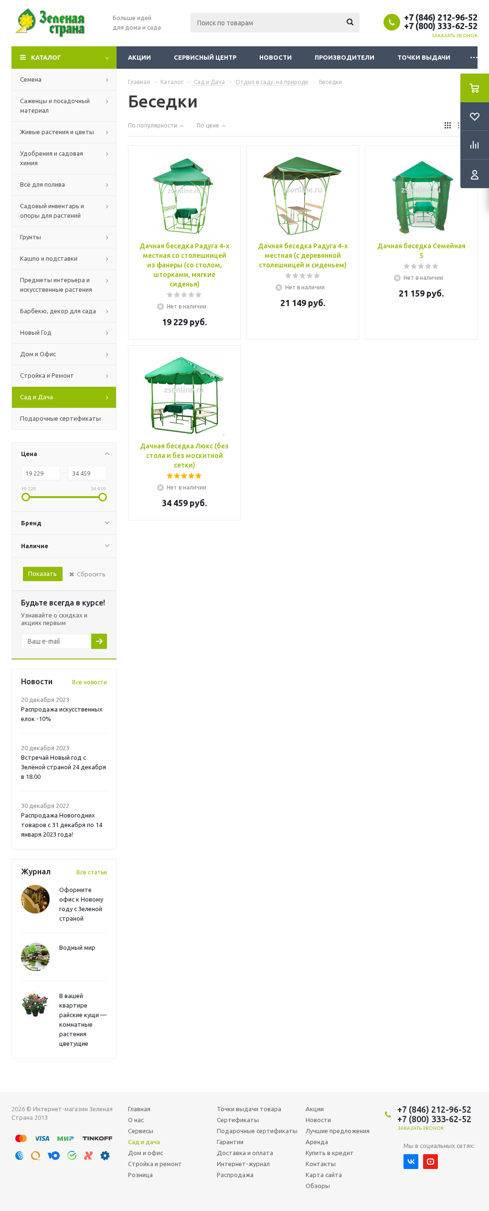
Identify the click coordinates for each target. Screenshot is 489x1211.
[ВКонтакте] (411, 1161)
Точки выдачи (423, 57)
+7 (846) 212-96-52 (441, 17)
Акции (139, 57)
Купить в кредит (330, 1152)
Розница (140, 1174)
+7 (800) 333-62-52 (441, 25)
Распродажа (235, 1174)
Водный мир (77, 947)
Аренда (317, 1141)
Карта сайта (324, 1174)
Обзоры (318, 1185)
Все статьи (91, 872)
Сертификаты (238, 1119)
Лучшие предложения (338, 1130)
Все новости (89, 682)
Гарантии (230, 1141)
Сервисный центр (205, 57)
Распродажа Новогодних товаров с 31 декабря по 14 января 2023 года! (61, 825)
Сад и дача (144, 1141)
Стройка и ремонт (155, 1163)
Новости (275, 57)
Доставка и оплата (245, 1152)
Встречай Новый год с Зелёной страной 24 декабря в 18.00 (63, 767)
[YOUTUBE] (430, 1161)
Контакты (321, 1163)
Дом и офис (145, 1152)
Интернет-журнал (243, 1163)
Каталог (46, 57)
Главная (139, 1108)
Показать (42, 573)
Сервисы (140, 1130)
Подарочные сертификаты (257, 1130)
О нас (136, 1119)
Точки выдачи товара (249, 1108)
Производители (344, 57)
